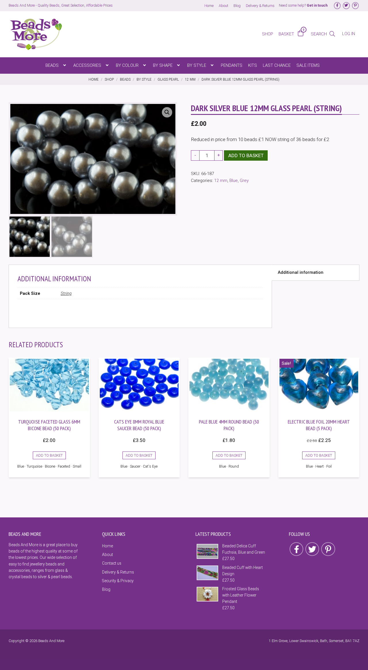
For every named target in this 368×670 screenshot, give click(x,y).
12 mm (220, 180)
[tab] (315, 273)
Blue (233, 180)
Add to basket (246, 155)
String (66, 293)
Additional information (300, 272)
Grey (244, 180)
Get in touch (317, 5)
